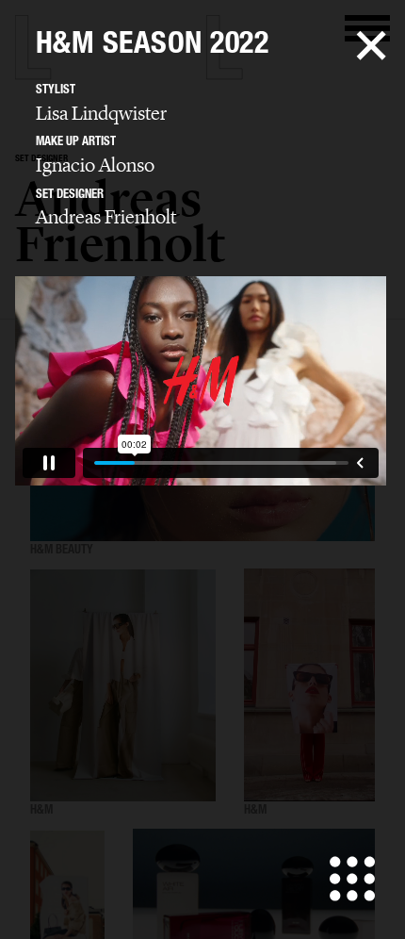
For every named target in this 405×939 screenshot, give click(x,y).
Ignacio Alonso (95, 165)
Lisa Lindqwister (101, 113)
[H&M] (123, 685)
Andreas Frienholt (106, 217)
